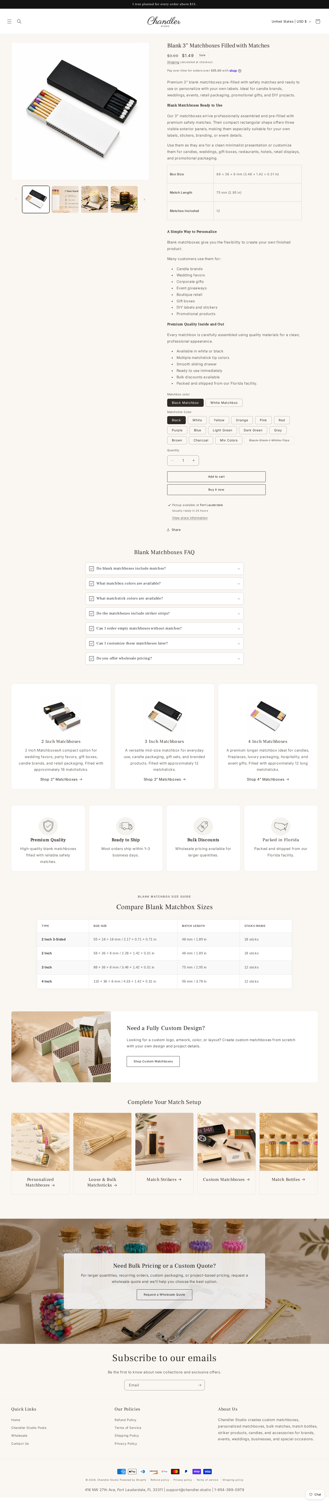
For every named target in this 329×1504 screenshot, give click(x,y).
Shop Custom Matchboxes (153, 1061)
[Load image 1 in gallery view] (35, 199)
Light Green (222, 430)
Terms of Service (128, 1428)
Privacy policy (182, 1479)
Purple (177, 430)
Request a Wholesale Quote (164, 1294)
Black (176, 420)
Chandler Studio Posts (29, 1428)
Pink (263, 420)
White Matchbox (224, 403)
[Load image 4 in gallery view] (124, 199)
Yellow (219, 420)
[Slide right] (144, 199)
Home (15, 1420)
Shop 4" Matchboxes (265, 779)
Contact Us (20, 1443)
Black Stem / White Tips (271, 441)
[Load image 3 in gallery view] (94, 199)
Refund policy (160, 1479)
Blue (197, 430)
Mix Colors (229, 440)
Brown (177, 440)
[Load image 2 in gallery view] (65, 199)
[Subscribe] (200, 1385)
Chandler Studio (108, 1479)
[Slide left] (16, 199)
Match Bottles (285, 1180)
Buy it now (216, 489)
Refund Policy (126, 1420)
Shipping (173, 62)
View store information (190, 518)
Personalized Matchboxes (40, 1182)
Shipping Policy (127, 1436)
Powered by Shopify (133, 1479)
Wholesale (19, 1436)
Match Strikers (162, 1180)
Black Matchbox (185, 403)
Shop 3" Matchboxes (162, 779)
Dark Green (253, 430)
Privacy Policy (126, 1443)
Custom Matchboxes (224, 1180)
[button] (9, 21)
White (197, 420)
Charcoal (201, 440)
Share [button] (176, 530)
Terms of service (207, 1479)
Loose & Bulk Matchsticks (101, 1182)
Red (282, 420)
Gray (278, 430)
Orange (242, 420)
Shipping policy (233, 1479)
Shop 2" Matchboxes (59, 779)
